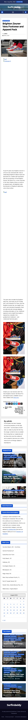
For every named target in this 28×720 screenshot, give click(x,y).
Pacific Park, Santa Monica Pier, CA (13, 585)
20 (14, 610)
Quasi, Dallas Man (8, 407)
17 (4, 610)
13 (14, 607)
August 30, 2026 (9, 646)
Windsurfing (6, 459)
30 (23, 613)
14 (17, 607)
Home (3, 716)
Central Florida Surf (8, 551)
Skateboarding (7, 453)
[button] (23, 12)
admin (5, 33)
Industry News (6, 20)
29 (20, 613)
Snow (13, 453)
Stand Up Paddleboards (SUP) (10, 457)
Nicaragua (6, 634)
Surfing (19, 457)
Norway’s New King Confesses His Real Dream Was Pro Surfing (14, 692)
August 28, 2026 (9, 678)
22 (20, 610)
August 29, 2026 (9, 662)
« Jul (4, 620)
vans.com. (16, 397)
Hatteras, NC (6, 562)
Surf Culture (21, 638)
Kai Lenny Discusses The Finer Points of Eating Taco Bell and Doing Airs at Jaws (19, 410)
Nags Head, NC (7, 573)
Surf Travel (6, 656)
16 (23, 607)
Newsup (23, 711)
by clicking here (11, 529)
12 (10, 607)
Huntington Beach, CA (9, 566)
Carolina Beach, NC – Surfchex (11, 547)
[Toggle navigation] (13, 12)
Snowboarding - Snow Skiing (10, 455)
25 (7, 613)
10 (4, 607)
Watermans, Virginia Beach (10, 588)
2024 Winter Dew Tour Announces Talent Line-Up (13, 494)
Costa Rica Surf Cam (8, 554)
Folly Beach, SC (7, 558)
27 (14, 613)
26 (10, 613)
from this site (14, 401)
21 (17, 610)
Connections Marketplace (20, 716)
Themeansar (14, 713)
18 (7, 610)
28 (17, 613)
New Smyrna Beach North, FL (11, 577)
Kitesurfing (6, 650)
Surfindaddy (14, 7)
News (11, 650)
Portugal (12, 634)
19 (10, 610)
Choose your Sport (9, 716)
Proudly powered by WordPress (9, 711)
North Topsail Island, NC (9, 581)
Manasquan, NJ (7, 569)
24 (4, 613)
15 (20, 607)
